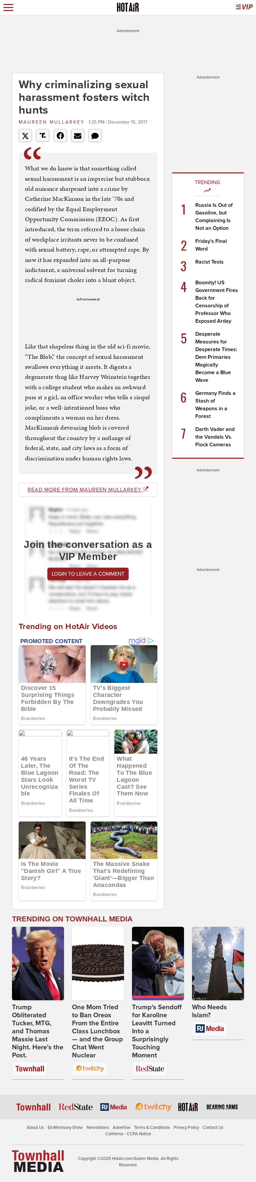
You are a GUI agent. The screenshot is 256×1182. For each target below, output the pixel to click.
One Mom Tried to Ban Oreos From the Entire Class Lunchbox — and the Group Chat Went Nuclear (97, 1031)
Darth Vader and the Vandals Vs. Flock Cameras (215, 437)
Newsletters (98, 1127)
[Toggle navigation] (8, 7)
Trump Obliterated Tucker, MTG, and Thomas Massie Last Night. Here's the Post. (37, 1031)
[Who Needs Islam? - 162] (218, 963)
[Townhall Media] (38, 1160)
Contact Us (213, 1127)
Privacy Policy (186, 1127)
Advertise (121, 1127)
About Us (35, 1127)
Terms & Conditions (152, 1127)
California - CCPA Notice (128, 1134)
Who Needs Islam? (209, 1011)
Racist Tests (209, 262)
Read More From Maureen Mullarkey (85, 489)
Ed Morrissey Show (65, 1127)
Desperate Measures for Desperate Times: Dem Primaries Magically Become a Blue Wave (216, 357)
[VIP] (244, 7)
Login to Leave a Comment (88, 574)
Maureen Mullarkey (53, 122)
